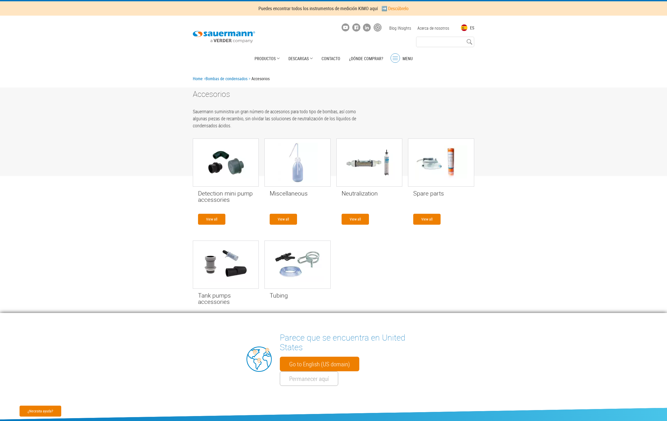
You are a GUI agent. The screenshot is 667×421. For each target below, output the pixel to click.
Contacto (331, 58)
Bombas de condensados (227, 78)
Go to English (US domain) (319, 364)
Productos (265, 58)
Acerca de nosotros (433, 28)
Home (198, 78)
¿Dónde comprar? (366, 58)
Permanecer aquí (309, 378)
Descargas (298, 58)
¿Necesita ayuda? (40, 411)
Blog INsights (400, 28)
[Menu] (395, 58)
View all (211, 219)
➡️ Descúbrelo (395, 8)
